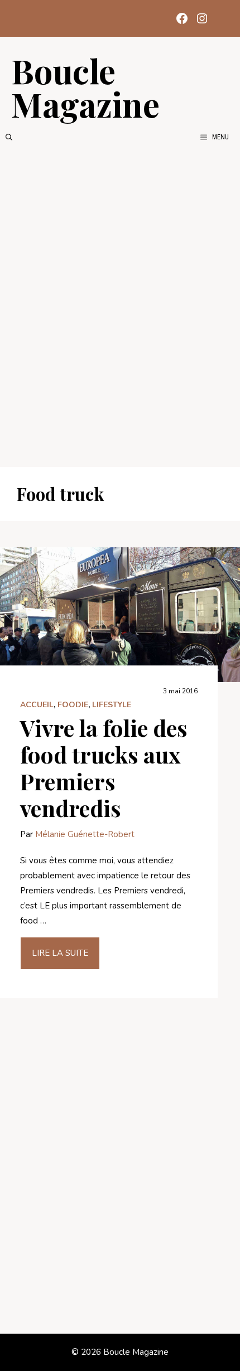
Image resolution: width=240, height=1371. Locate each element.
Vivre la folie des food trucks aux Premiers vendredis (104, 768)
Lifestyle (111, 704)
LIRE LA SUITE (60, 953)
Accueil (37, 704)
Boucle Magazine (85, 87)
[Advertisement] (120, 305)
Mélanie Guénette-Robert (85, 834)
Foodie (72, 704)
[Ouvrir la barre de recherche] (9, 137)
